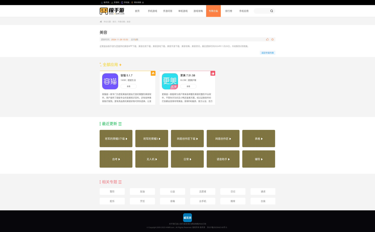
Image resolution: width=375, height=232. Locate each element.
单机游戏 (183, 11)
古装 (263, 201)
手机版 (126, 2)
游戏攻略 (198, 11)
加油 (142, 191)
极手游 (106, 2)
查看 (128, 86)
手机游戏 (152, 11)
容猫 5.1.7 (126, 75)
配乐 (112, 201)
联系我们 (187, 223)
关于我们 (172, 223)
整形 (112, 191)
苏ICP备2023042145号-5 (217, 227)
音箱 (172, 201)
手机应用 (244, 11)
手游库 (116, 2)
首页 (137, 11)
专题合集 (213, 11)
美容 (128, 21)
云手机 (202, 201)
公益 (172, 191)
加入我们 (180, 223)
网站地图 (194, 223)
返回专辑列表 (267, 52)
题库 (233, 201)
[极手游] (112, 11)
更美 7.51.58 (187, 75)
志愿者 (202, 191)
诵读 (263, 191)
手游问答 (167, 11)
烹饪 (142, 201)
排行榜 (228, 11)
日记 (233, 191)
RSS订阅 (202, 223)
